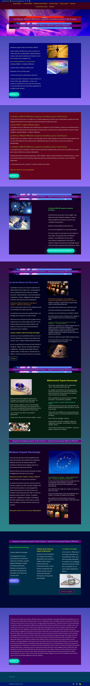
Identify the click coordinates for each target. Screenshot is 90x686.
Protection (72, 3)
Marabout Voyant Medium (40, 3)
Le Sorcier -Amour (53, 3)
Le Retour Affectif (27, 3)
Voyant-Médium (17, 3)
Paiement (51, 6)
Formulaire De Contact (41, 6)
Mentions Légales (66, 591)
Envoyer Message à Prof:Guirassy (60, 250)
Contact (13, 94)
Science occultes (64, 3)
